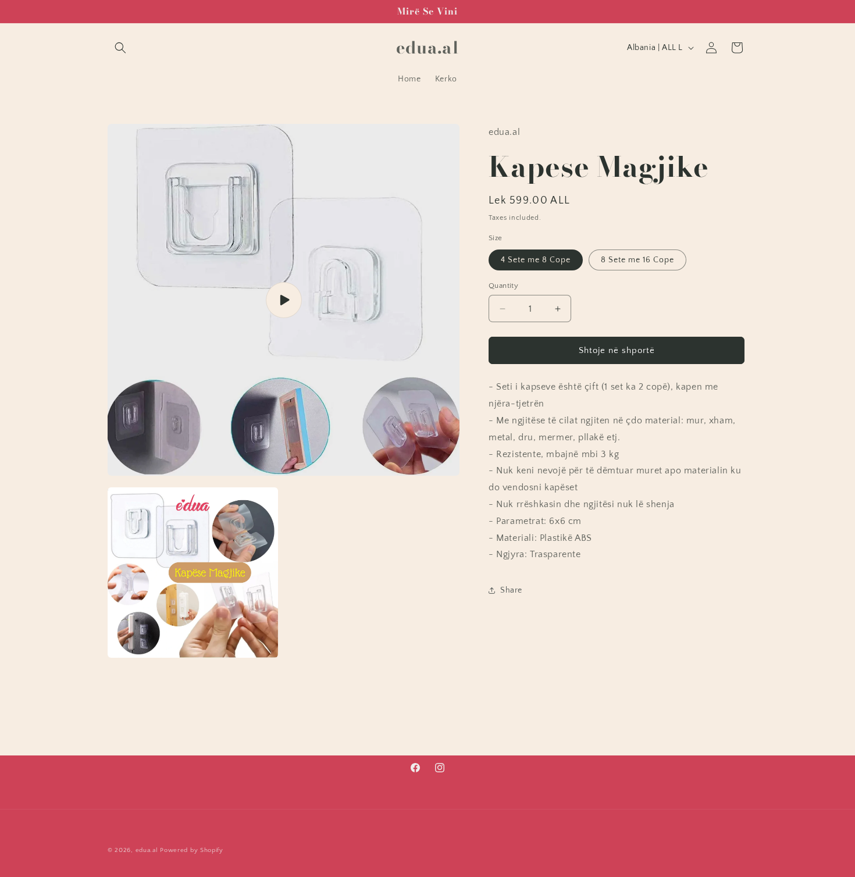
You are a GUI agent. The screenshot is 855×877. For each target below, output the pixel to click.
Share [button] (511, 590)
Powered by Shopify (191, 850)
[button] (120, 47)
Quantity (503, 285)
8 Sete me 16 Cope (637, 260)
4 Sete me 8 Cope (536, 260)
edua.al (147, 850)
